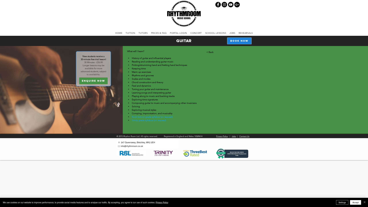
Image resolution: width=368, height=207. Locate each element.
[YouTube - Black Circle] (230, 4)
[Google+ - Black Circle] (237, 4)
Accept (355, 202)
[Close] (364, 202)
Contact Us (244, 136)
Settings (342, 202)
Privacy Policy (222, 136)
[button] (130, 33)
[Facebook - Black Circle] (218, 4)
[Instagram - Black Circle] (224, 4)
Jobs (234, 136)
